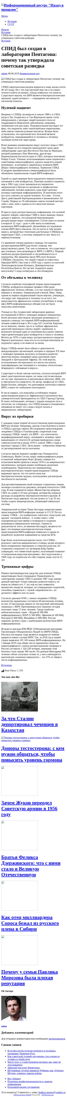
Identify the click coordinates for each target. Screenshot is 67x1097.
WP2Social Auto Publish (22, 1095)
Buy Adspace (14, 1078)
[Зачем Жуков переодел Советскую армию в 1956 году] (33, 781)
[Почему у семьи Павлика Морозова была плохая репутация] (33, 950)
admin (4, 73)
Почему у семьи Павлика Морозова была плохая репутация (29, 977)
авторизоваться (57, 1038)
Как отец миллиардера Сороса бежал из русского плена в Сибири (30, 923)
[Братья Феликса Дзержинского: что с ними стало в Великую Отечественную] (33, 835)
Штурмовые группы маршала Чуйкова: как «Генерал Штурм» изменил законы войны (35, 1072)
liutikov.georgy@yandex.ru (51, 1092)
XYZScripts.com (48, 1095)
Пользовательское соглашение (23, 1087)
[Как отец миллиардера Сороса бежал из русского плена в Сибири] (33, 896)
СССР (10, 24)
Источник (6, 665)
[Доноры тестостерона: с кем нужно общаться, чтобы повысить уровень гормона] (33, 739)
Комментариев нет (30, 73)
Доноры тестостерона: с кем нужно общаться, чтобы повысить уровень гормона (32, 754)
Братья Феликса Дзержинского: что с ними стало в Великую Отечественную (30, 865)
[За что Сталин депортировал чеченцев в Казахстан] (33, 697)
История (12, 21)
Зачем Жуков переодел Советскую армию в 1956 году (29, 808)
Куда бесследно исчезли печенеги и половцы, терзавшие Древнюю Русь (31, 1052)
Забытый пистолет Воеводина (23, 1067)
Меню (4, 16)
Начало (5, 29)
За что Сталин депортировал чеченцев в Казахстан (29, 724)
